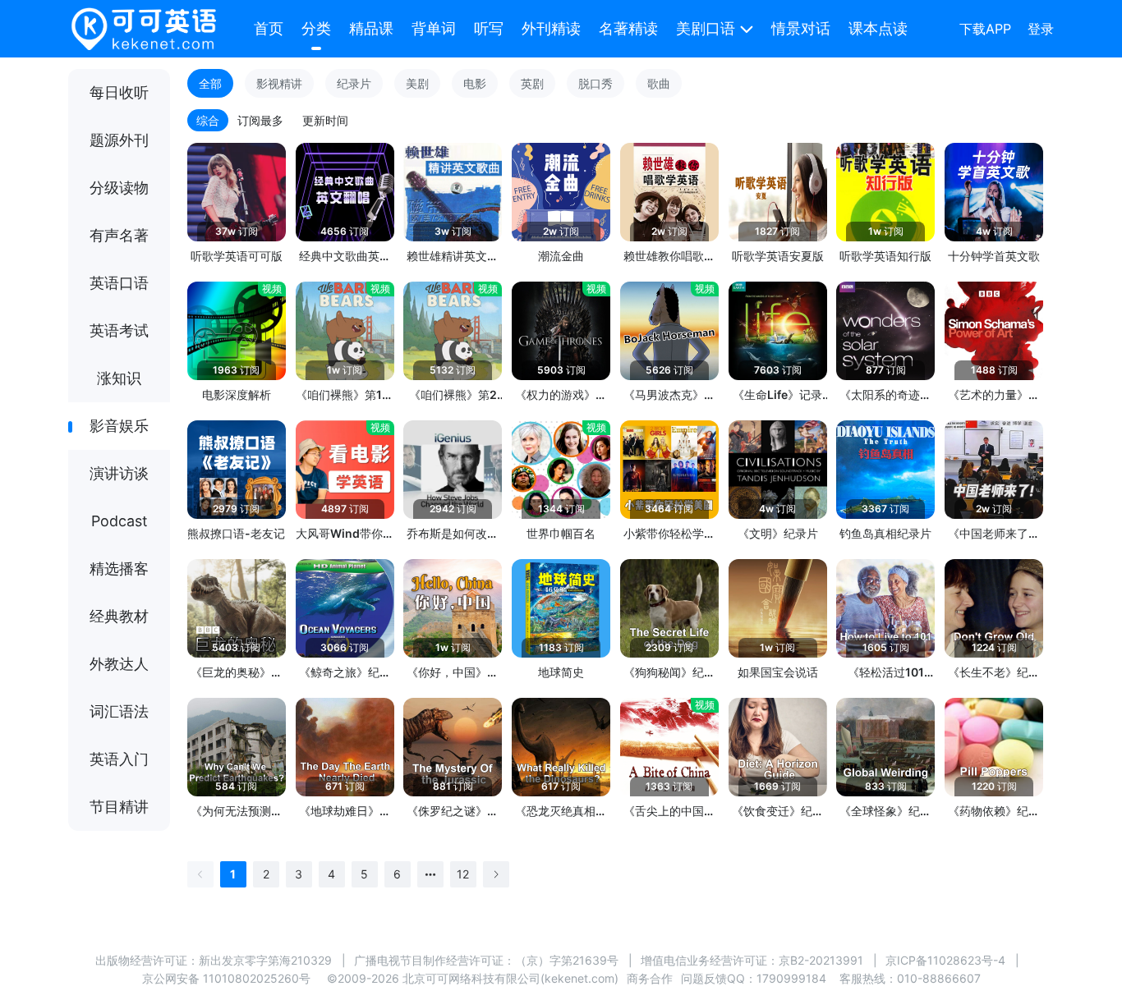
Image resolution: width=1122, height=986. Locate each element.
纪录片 (354, 83)
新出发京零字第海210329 (265, 960)
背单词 (434, 28)
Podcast (119, 521)
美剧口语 (705, 28)
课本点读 (878, 28)
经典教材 (119, 616)
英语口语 (119, 282)
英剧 (532, 83)
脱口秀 (595, 83)
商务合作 (650, 978)
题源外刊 (119, 140)
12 (463, 874)
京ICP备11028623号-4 (945, 960)
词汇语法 (119, 711)
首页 (268, 28)
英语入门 (119, 759)
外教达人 (119, 663)
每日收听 (119, 92)
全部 (210, 83)
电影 (474, 83)
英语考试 (119, 330)
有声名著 (119, 235)
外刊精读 (551, 28)
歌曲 (658, 83)
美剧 (417, 83)
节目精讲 (119, 806)
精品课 (371, 28)
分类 (316, 28)
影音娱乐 (119, 425)
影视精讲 (279, 83)
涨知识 (119, 378)
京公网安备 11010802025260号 (226, 978)
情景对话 (800, 28)
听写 (489, 28)
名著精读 (628, 28)
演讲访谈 (119, 473)
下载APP (985, 29)
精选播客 (119, 568)
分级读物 (119, 187)
